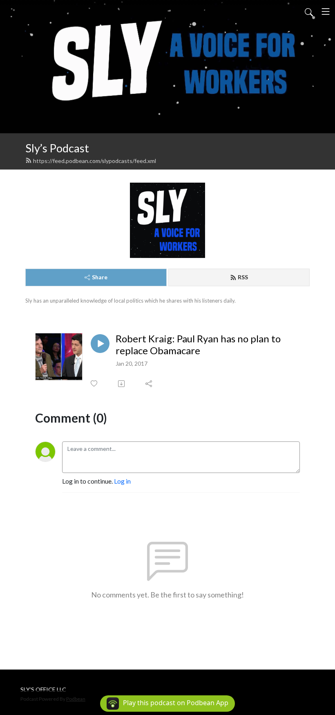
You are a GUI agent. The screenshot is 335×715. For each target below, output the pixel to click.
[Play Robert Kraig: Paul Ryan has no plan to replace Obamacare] (100, 343)
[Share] (149, 384)
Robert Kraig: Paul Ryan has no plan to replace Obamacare (198, 344)
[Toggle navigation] (325, 11)
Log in (122, 481)
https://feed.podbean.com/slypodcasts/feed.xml (94, 160)
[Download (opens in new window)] (122, 384)
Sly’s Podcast (57, 148)
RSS (243, 277)
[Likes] (94, 383)
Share (99, 277)
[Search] (309, 11)
